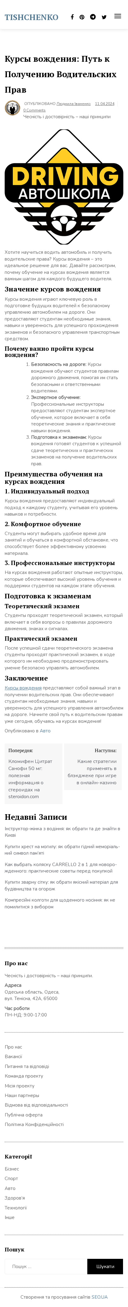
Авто (45, 731)
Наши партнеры (22, 1095)
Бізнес (12, 1169)
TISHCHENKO (31, 17)
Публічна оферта (24, 1115)
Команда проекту (24, 1076)
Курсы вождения (23, 688)
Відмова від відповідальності (36, 1105)
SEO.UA (100, 1297)
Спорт (11, 1178)
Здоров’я (15, 1198)
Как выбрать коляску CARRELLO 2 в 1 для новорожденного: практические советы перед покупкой (61, 867)
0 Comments (34, 110)
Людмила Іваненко (74, 103)
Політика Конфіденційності (34, 1124)
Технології (16, 1208)
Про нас (13, 1047)
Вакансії (13, 1057)
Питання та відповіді (27, 1066)
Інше (10, 1217)
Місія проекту (19, 1086)
